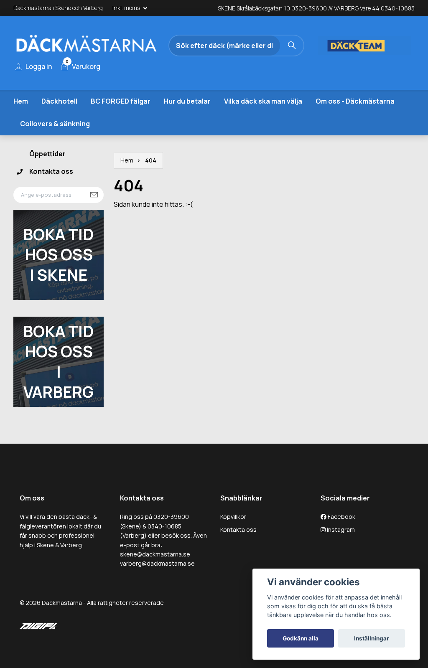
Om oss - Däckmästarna (355, 101)
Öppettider (47, 154)
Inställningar (371, 638)
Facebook (340, 517)
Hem (20, 101)
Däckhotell (59, 101)
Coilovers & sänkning (55, 124)
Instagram (340, 529)
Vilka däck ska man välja (263, 101)
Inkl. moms (126, 8)
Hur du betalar (187, 101)
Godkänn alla (300, 638)
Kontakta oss (51, 171)
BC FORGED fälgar (120, 101)
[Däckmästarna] (86, 45)
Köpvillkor (233, 517)
